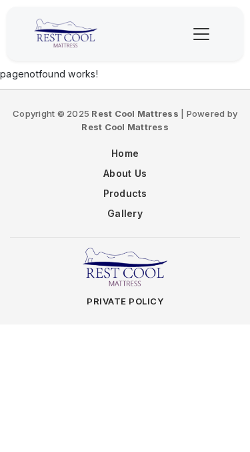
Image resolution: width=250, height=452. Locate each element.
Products (125, 193)
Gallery (125, 213)
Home (125, 153)
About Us (125, 173)
